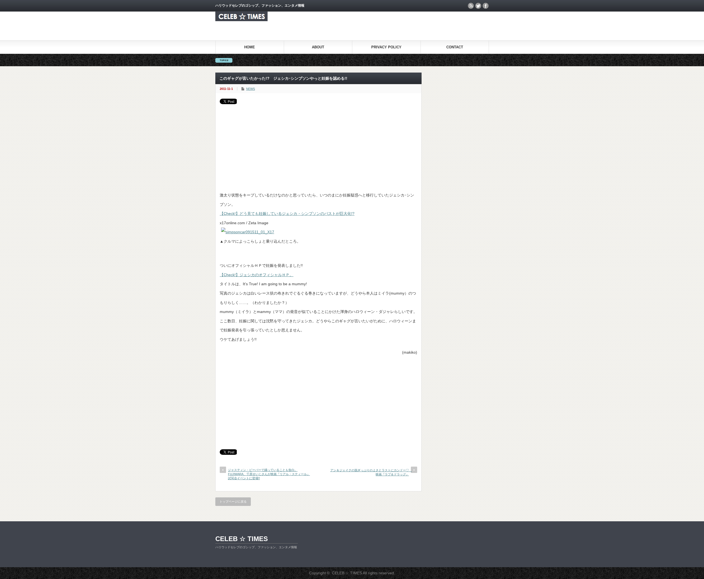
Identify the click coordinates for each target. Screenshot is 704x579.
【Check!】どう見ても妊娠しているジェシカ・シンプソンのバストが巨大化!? (287, 213)
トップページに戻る (233, 501)
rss (471, 6)
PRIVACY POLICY (386, 47)
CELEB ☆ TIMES (241, 538)
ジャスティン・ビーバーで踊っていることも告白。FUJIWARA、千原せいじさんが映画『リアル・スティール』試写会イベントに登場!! (269, 474)
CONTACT (454, 47)
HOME (249, 47)
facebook (486, 6)
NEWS (250, 88)
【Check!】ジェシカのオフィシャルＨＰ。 (256, 275)
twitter (478, 6)
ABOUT (318, 47)
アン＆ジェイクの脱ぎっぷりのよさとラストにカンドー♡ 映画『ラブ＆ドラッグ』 (371, 472)
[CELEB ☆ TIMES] (241, 19)
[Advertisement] (318, 145)
